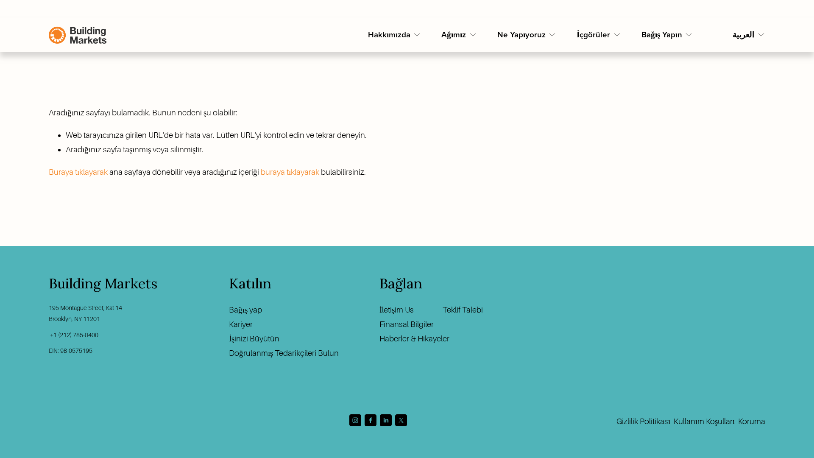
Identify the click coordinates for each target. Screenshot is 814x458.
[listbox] (749, 35)
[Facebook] (370, 420)
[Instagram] (355, 420)
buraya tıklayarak (290, 172)
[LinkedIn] (386, 420)
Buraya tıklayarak (78, 172)
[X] (401, 420)
